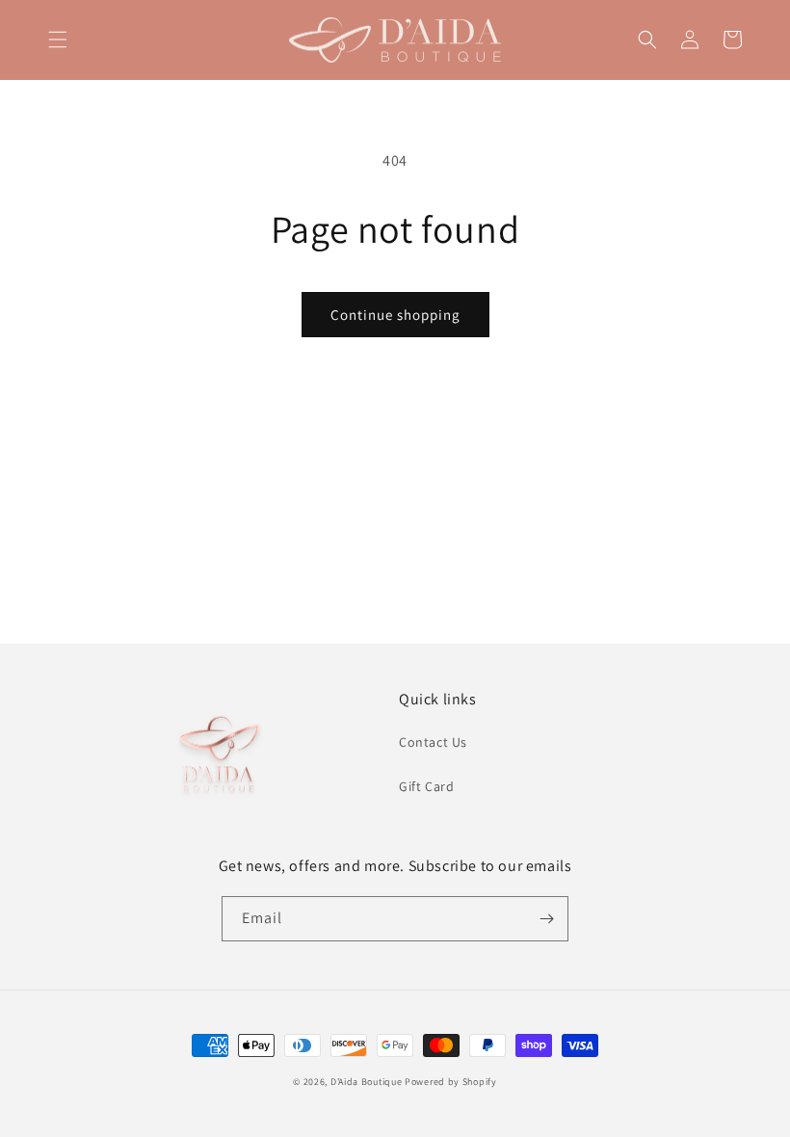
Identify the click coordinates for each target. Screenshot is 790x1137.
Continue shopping (395, 314)
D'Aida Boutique (366, 1081)
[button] (58, 39)
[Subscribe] (546, 918)
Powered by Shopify (451, 1081)
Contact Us (433, 742)
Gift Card (426, 786)
